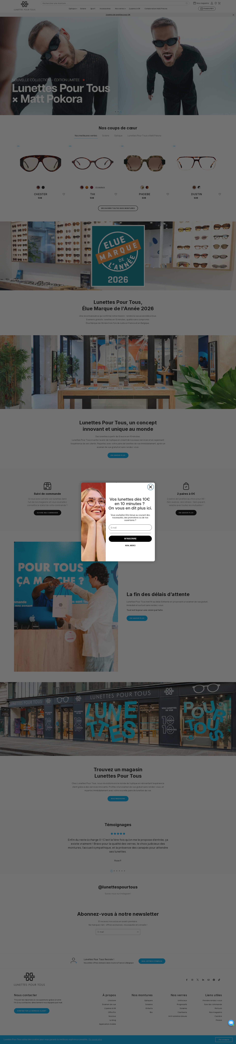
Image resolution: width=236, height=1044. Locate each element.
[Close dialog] (151, 487)
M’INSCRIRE (130, 538)
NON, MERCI (130, 545)
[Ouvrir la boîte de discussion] (231, 1023)
